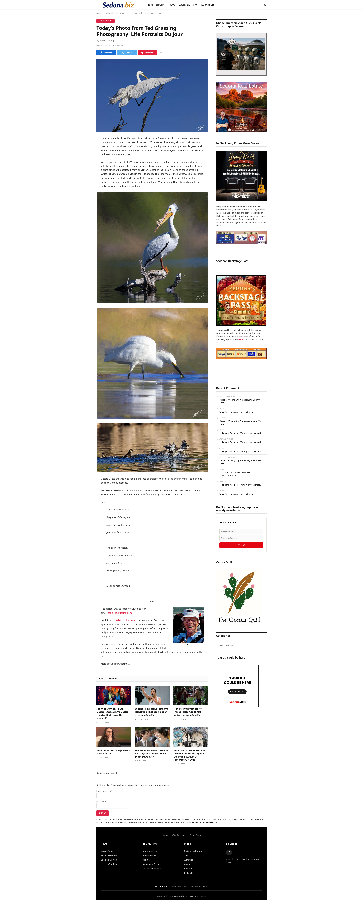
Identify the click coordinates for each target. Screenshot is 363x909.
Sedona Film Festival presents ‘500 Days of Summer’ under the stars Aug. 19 (151, 753)
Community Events (151, 864)
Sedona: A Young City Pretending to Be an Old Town (240, 401)
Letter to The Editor (110, 864)
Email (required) (104, 791)
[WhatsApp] (86, 189)
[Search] (265, 5)
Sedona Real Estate (193, 851)
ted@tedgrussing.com (120, 613)
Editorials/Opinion (109, 860)
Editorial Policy (191, 873)
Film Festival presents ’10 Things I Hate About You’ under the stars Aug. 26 (187, 712)
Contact (188, 868)
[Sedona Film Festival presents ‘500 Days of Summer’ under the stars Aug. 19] (152, 737)
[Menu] (98, 5)
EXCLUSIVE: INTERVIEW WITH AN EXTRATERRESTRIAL (234, 474)
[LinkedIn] (86, 160)
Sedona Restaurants (152, 868)
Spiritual (146, 860)
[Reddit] (86, 182)
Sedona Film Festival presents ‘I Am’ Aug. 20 (113, 752)
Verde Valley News (109, 855)
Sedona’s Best (208, 5)
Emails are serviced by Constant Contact (202, 822)
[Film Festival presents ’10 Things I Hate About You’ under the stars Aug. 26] (190, 695)
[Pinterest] (86, 167)
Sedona (160, 5)
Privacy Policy (179, 896)
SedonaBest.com (199, 886)
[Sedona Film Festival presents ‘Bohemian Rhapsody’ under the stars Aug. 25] (152, 695)
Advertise (184, 5)
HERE (240, 339)
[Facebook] (86, 146)
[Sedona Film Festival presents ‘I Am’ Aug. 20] (113, 737)
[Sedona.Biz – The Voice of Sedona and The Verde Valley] (118, 4)
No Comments (117, 46)
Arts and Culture (105, 21)
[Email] (86, 175)
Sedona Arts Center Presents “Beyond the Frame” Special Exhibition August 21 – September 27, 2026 (189, 755)
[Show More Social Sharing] (161, 52)
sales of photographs (127, 620)
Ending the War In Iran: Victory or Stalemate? (240, 433)
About (173, 5)
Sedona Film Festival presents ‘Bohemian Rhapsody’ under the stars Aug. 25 (151, 712)
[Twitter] (86, 153)
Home (150, 5)
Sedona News (107, 851)
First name (101, 801)
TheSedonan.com (178, 886)
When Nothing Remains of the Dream (236, 412)
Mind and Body (149, 855)
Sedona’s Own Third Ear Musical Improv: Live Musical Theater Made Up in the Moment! (112, 713)
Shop (195, 5)
